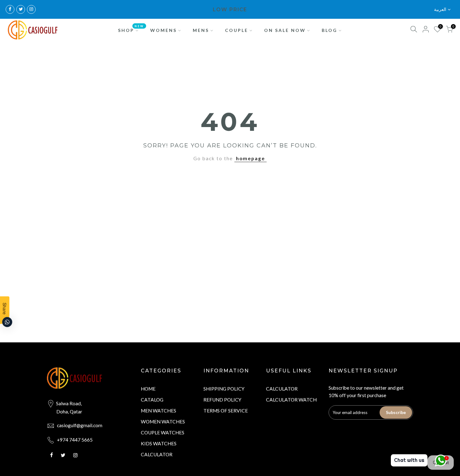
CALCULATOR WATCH (291, 399)
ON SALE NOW (285, 30)
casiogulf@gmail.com (79, 425)
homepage (250, 158)
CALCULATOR (156, 454)
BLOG (329, 30)
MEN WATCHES (158, 410)
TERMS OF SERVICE (225, 410)
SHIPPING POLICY (223, 389)
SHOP (131, 28)
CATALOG (152, 399)
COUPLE (236, 30)
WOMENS (163, 30)
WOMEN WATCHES (163, 421)
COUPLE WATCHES (162, 432)
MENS (201, 30)
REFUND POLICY (222, 399)
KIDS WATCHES (158, 443)
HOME (148, 389)
